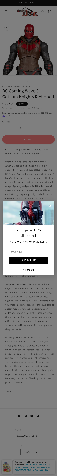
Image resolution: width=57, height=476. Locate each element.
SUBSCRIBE (28, 260)
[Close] (50, 206)
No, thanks (28, 270)
